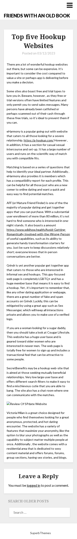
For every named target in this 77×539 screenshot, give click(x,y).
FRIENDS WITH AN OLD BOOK (37, 16)
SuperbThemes (40, 533)
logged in (33, 485)
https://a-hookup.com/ (39, 140)
